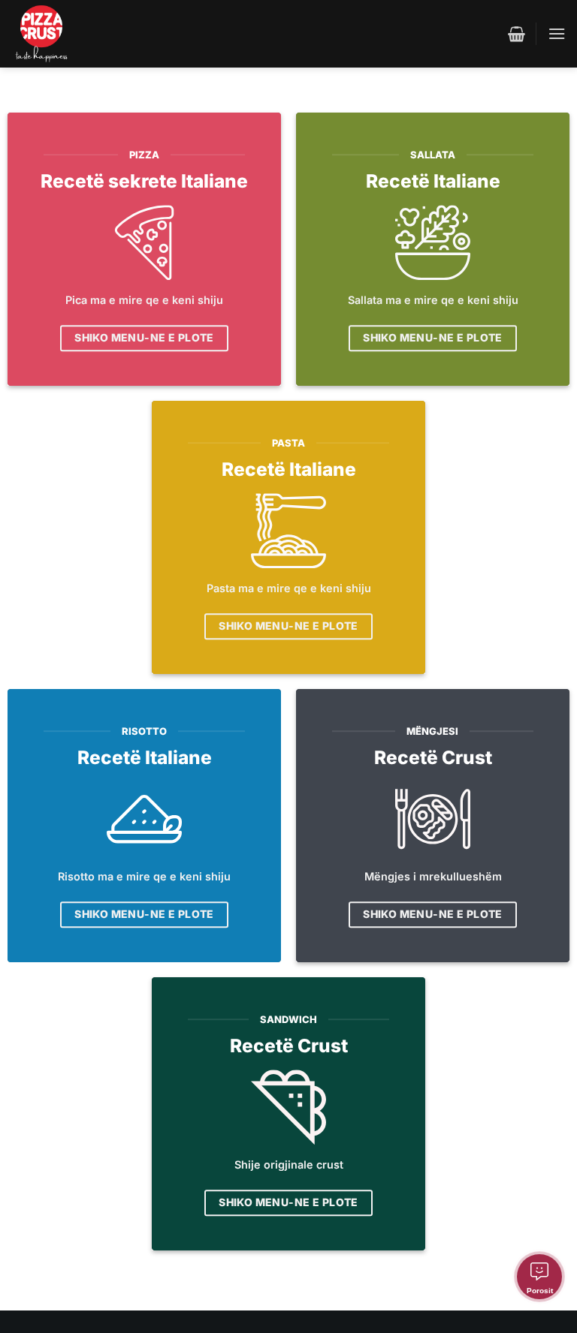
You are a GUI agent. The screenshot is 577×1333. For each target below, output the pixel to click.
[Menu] (557, 33)
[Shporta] (516, 33)
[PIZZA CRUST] (41, 34)
